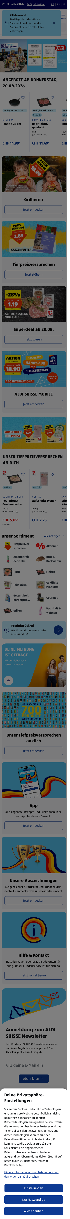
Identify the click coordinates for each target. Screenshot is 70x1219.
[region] (33, 1153)
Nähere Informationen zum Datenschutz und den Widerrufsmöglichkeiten (31, 1174)
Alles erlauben (33, 1211)
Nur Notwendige (33, 1199)
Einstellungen (33, 1188)
